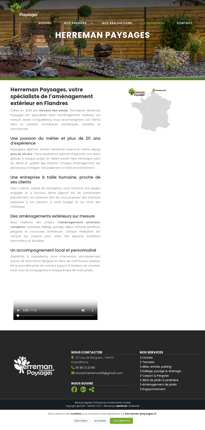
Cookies (127, 402)
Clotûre (147, 358)
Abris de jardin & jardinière (160, 380)
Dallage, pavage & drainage (161, 371)
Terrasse (148, 362)
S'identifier (134, 406)
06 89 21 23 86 (85, 368)
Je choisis (100, 420)
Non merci (81, 420)
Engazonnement (154, 389)
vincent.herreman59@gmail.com (99, 373)
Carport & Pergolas (155, 376)
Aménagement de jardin (159, 384)
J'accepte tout (121, 420)
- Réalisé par (114, 406)
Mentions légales (83, 402)
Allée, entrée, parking (156, 367)
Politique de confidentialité (107, 402)
